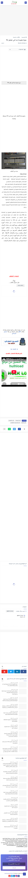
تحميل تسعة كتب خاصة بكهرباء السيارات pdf (11, 727)
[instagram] (16, 876)
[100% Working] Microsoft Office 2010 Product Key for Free (10, 779)
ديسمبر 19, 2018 (13, 784)
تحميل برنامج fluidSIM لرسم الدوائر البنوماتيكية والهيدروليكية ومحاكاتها (10, 700)
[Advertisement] (14, 20)
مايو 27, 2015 (13, 740)
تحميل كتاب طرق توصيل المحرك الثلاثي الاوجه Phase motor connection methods (11, 735)
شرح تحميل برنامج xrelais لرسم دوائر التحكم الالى (10, 742)
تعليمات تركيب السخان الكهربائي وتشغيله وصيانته (11, 814)
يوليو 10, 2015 (13, 770)
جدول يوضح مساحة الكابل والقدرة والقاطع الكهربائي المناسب (10, 800)
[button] (19, 429)
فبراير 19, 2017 (13, 747)
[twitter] (11, 671)
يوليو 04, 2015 (13, 797)
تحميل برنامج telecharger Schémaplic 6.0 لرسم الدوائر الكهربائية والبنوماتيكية (10, 693)
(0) (2, 43)
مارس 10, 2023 (13, 718)
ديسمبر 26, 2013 (13, 825)
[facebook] (23, 671)
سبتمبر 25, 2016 (13, 762)
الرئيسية (23, 37)
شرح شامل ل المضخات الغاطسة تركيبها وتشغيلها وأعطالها (10, 772)
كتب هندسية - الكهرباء (15, 422)
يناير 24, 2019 (13, 689)
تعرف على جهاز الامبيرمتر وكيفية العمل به (11, 827)
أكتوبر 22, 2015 (13, 704)
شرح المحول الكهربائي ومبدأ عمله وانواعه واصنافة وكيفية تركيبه (10, 714)
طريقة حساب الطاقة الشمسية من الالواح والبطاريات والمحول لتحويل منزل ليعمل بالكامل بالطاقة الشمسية (10, 765)
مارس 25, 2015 (13, 711)
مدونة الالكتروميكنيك (8, 873)
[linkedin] (17, 671)
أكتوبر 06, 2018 (13, 777)
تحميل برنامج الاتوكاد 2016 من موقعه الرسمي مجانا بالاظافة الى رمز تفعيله (10, 707)
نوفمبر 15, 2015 (13, 697)
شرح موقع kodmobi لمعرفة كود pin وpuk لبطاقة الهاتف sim (10, 685)
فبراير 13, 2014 (13, 682)
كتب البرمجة (15, 37)
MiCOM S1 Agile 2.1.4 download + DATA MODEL (11, 720)
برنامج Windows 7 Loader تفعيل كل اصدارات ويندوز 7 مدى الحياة (10, 786)
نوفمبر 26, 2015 (13, 811)
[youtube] (4, 671)
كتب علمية (24, 422)
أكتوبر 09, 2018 (13, 732)
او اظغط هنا (14, 349)
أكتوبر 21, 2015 (13, 725)
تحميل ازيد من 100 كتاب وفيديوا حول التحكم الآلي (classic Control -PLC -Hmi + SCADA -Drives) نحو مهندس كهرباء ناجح (10, 750)
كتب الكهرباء (11, 420)
